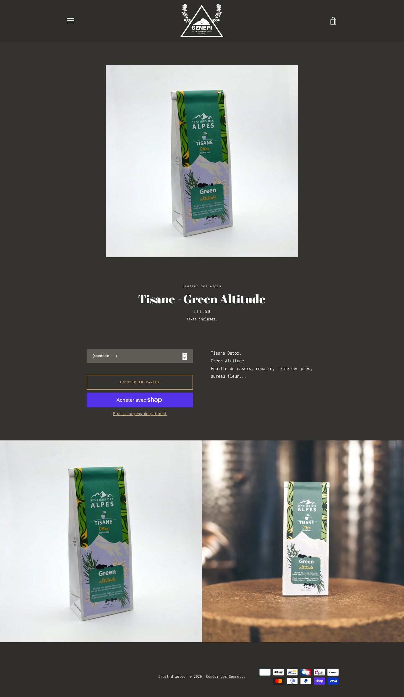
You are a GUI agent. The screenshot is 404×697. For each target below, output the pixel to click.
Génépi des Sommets (224, 676)
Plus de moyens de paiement (140, 413)
